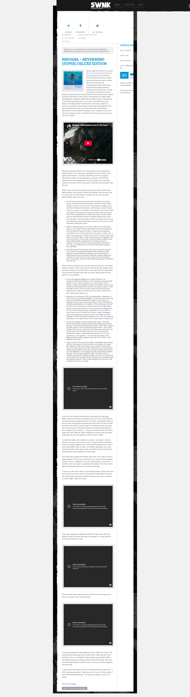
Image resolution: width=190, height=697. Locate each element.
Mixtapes (66, 41)
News (117, 4)
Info (141, 4)
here (131, 7)
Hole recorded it (104, 310)
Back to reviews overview (75, 688)
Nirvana (127, 60)
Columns (82, 38)
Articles (129, 4)
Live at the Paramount (96, 73)
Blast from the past (87, 35)
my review (93, 283)
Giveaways (66, 35)
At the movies (68, 38)
